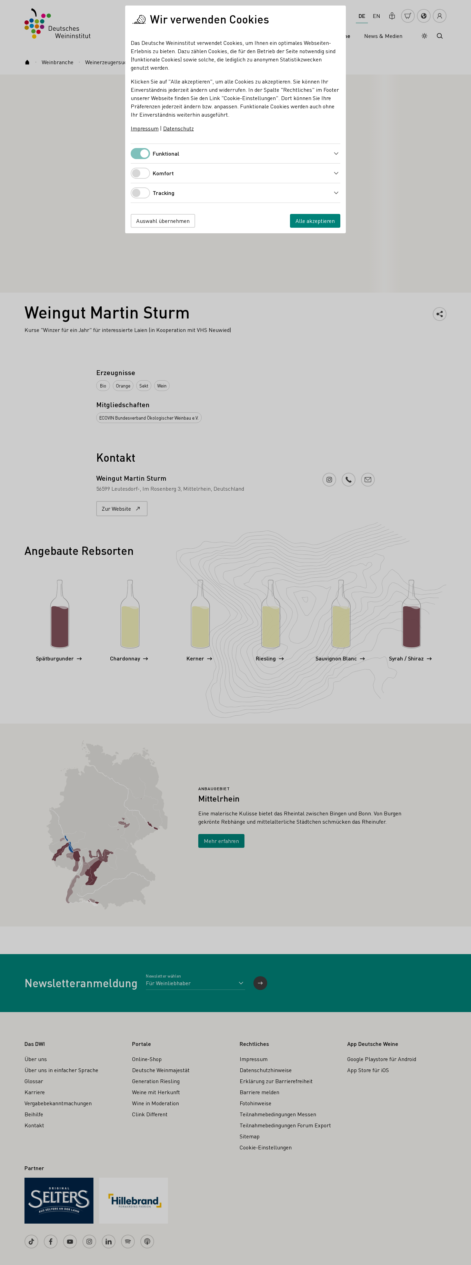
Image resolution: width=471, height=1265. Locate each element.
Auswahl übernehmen (163, 220)
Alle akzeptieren (315, 220)
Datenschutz (178, 128)
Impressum (145, 128)
